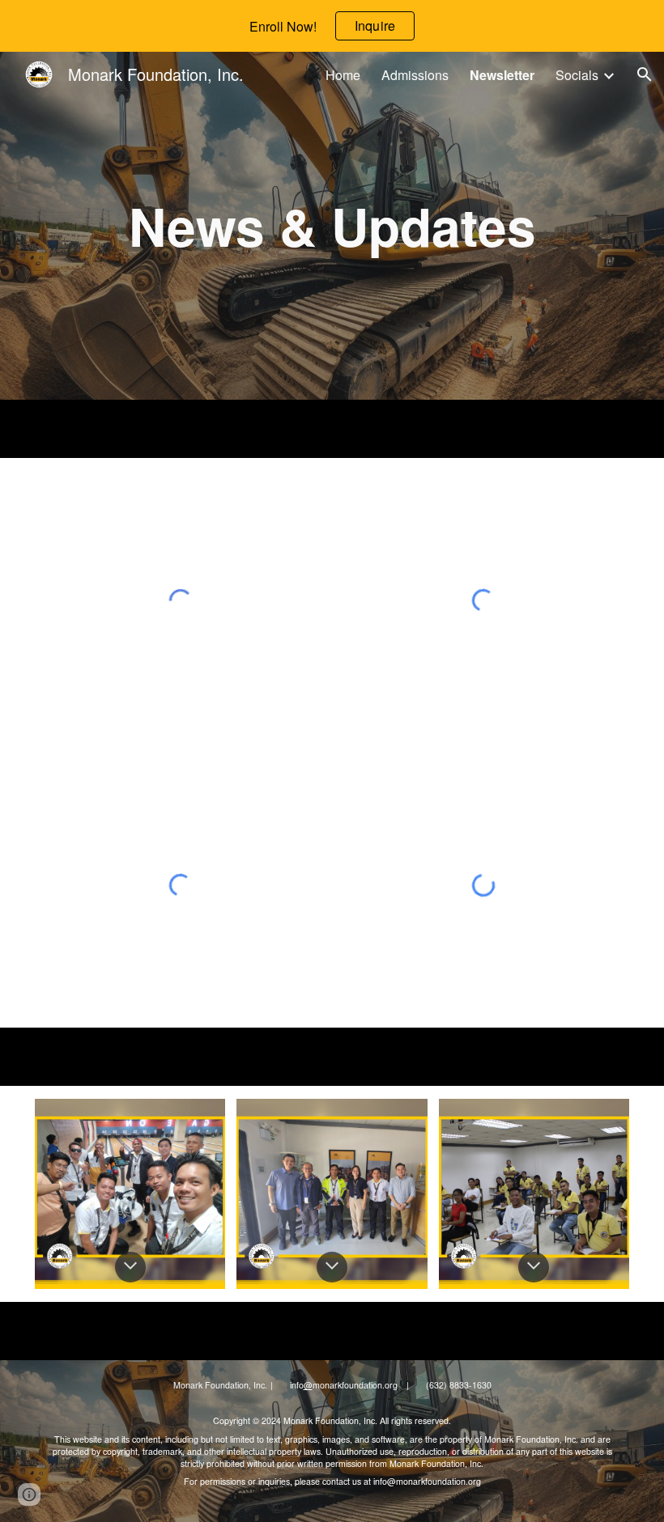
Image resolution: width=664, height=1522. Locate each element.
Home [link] (343, 75)
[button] (644, 74)
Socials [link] (576, 75)
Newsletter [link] (502, 75)
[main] (332, 226)
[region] (332, 26)
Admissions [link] (415, 75)
